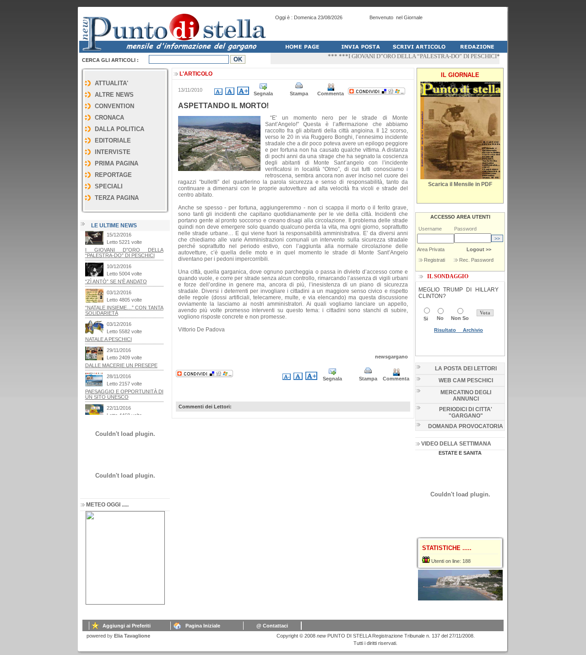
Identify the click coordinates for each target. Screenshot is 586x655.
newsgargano (391, 356)
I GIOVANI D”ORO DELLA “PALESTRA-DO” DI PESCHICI (413, 56)
